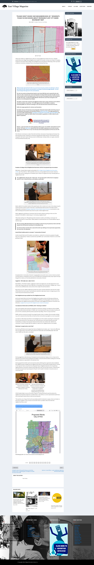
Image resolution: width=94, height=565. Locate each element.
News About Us (31, 530)
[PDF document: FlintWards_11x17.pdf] (37, 431)
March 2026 (77, 533)
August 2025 (77, 543)
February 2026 (78, 534)
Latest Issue (82, 6)
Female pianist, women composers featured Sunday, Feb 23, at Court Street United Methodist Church (44, 499)
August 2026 (77, 525)
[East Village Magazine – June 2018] (31, 499)
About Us (30, 525)
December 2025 (78, 537)
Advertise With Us (31, 528)
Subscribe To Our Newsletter (34, 536)
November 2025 (78, 539)
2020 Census (28, 128)
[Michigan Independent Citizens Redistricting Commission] (38, 209)
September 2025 (78, 542)
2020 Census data (44, 111)
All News (76, 6)
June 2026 (77, 528)
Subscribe (89, 6)
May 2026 (77, 530)
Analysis (36, 22)
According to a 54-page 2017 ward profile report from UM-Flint (45, 112)
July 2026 (76, 527)
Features (40, 22)
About (63, 6)
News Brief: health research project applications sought (56, 506)
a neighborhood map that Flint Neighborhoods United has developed (34, 302)
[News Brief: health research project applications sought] (57, 498)
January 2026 (77, 536)
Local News (44, 22)
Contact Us (30, 531)
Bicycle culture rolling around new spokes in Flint (28, 1)
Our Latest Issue (31, 534)
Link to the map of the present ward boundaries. (29, 406)
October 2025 (77, 540)
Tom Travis (25, 478)
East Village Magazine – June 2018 (31, 509)
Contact (70, 6)
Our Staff (30, 527)
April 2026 (77, 531)
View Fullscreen (18, 408)
